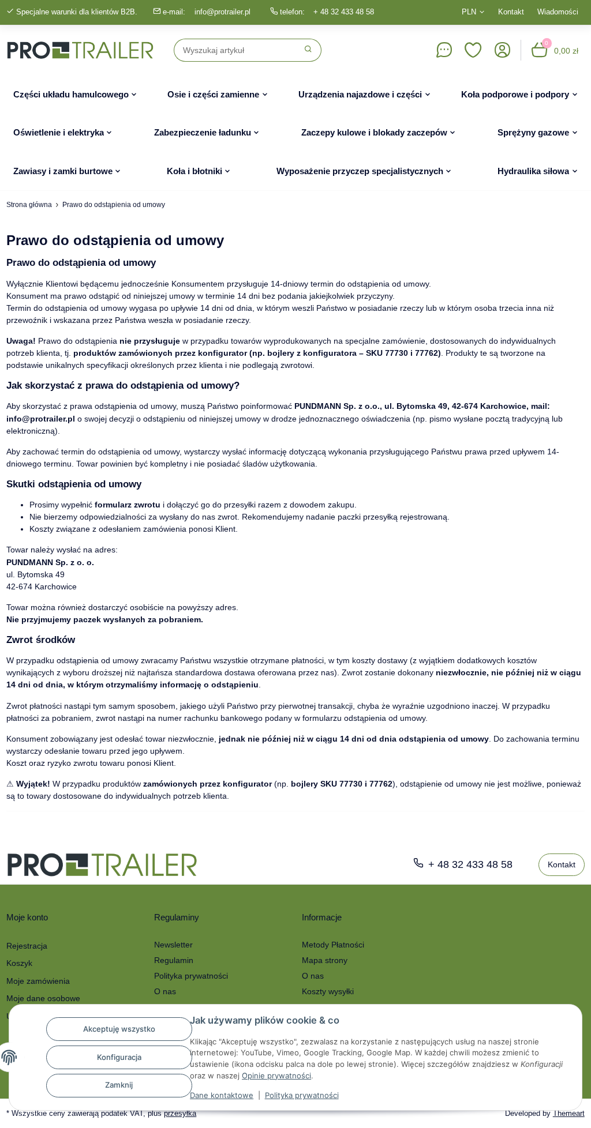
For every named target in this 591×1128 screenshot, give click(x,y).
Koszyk (19, 963)
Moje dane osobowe (43, 998)
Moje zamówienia (38, 981)
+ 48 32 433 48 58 (343, 11)
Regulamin (173, 960)
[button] (473, 50)
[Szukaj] (308, 50)
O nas (165, 991)
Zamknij (119, 1084)
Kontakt (511, 11)
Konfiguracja (119, 1057)
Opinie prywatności (276, 1075)
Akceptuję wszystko (119, 1028)
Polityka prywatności (302, 1095)
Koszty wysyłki (328, 991)
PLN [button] (469, 11)
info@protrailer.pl (222, 11)
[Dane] (443, 50)
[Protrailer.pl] (80, 50)
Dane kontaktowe (221, 1095)
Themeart (569, 1113)
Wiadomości (557, 11)
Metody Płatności (333, 944)
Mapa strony (324, 960)
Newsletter (173, 944)
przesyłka (180, 1113)
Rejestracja (26, 945)
